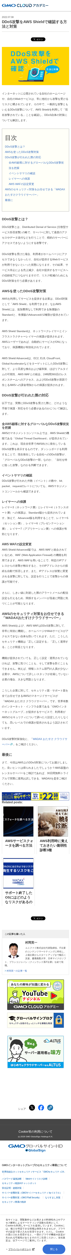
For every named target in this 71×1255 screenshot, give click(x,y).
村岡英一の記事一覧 (17, 970)
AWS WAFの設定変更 (21, 184)
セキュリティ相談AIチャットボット (19, 1183)
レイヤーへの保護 (19, 178)
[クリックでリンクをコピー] (50, 1108)
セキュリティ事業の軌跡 (14, 1202)
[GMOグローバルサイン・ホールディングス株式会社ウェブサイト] (35, 1151)
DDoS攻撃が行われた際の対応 (23, 157)
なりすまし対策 (52, 1197)
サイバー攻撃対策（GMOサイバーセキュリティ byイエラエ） (32, 1192)
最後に (9, 200)
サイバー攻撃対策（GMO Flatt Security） (21, 1197)
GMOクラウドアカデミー (25, 5)
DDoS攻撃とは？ (15, 146)
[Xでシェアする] (32, 1108)
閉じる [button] (54, 1249)
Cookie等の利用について (35, 1131)
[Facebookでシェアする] (41, 1108)
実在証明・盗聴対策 (12, 1188)
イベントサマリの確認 (22, 173)
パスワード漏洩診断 (12, 1179)
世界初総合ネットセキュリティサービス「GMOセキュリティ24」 (34, 1171)
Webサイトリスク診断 (37, 1179)
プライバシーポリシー (19, 1249)
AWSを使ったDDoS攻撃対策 (22, 151)
